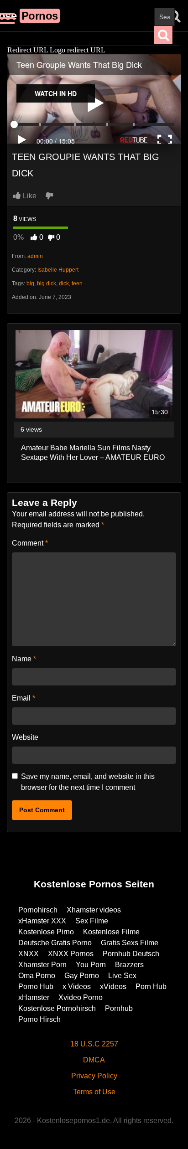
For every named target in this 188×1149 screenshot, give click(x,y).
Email (23, 698)
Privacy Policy (94, 1076)
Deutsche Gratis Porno (55, 943)
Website (25, 737)
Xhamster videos (94, 910)
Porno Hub (35, 986)
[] (163, 35)
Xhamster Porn (42, 965)
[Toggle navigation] (7, 16)
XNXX (28, 954)
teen (77, 283)
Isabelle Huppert (57, 270)
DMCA (94, 1060)
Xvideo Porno (80, 997)
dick (64, 283)
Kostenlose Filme (111, 932)
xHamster (33, 997)
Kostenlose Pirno (46, 932)
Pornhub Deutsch (131, 954)
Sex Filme (91, 921)
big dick (46, 283)
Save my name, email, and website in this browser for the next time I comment (88, 782)
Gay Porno (81, 975)
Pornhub (119, 1008)
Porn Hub (151, 986)
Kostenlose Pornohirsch (57, 1008)
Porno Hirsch (39, 1019)
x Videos (77, 986)
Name (24, 659)
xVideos (113, 986)
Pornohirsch (37, 910)
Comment (30, 543)
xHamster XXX (42, 921)
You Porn (91, 965)
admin (35, 256)
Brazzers (129, 965)
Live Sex (122, 975)
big (30, 283)
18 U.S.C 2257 (94, 1044)
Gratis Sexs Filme (129, 943)
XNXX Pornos (71, 954)
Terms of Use (94, 1092)
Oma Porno (36, 975)
